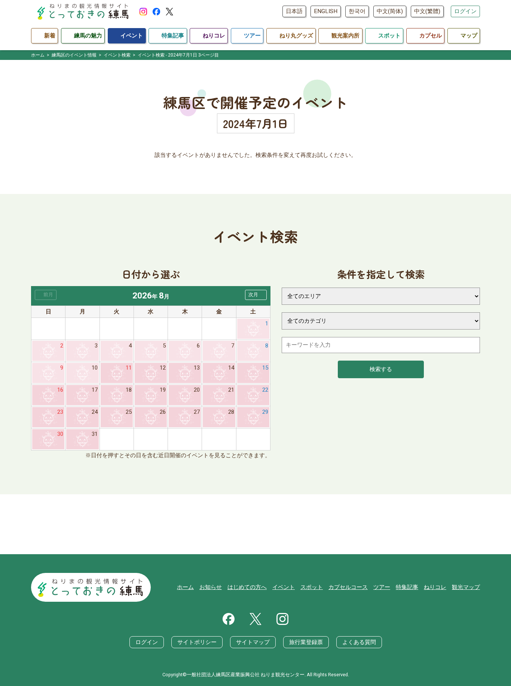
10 (95, 368)
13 (197, 368)
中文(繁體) (427, 11)
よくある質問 (359, 642)
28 (231, 412)
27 (197, 412)
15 (265, 368)
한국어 (357, 11)
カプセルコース (348, 587)
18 (129, 390)
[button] (256, 295)
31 (95, 434)
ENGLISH (325, 11)
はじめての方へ (247, 587)
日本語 (294, 11)
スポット (311, 587)
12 (163, 368)
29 (265, 412)
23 (60, 412)
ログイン (465, 11)
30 (60, 434)
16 (60, 390)
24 (95, 412)
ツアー (381, 587)
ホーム (185, 587)
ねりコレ (435, 587)
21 (231, 390)
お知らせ (210, 587)
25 (129, 412)
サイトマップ (253, 642)
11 (129, 368)
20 (197, 390)
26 (163, 412)
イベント (283, 587)
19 (163, 390)
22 (265, 390)
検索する (381, 369)
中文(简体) (390, 11)
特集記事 (407, 587)
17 (95, 390)
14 (231, 368)
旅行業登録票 (306, 642)
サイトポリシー (197, 642)
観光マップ (466, 587)
